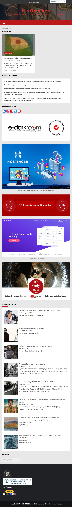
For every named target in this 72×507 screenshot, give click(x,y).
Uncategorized (8, 53)
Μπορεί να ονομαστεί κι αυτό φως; (15, 85)
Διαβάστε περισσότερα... (10, 70)
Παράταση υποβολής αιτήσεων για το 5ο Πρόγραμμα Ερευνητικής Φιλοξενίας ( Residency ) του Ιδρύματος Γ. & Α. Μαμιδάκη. (34, 93)
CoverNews (48, 504)
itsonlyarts (7, 61)
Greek (55, 1)
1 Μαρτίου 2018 (16, 61)
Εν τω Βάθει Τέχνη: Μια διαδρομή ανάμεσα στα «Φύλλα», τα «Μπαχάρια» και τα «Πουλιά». (32, 81)
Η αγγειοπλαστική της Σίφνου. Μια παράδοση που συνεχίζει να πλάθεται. (27, 88)
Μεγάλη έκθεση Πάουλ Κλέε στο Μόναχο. (18, 58)
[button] (4, 22)
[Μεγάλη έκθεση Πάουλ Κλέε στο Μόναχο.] (18, 45)
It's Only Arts (36, 10)
